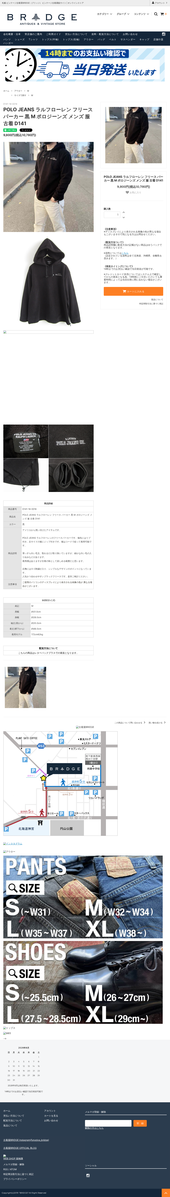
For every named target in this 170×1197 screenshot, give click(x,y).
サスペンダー (128, 39)
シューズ (20, 39)
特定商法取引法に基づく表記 (18, 1174)
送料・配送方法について (105, 34)
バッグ (101, 39)
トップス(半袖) (50, 39)
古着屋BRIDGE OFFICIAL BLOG (20, 1147)
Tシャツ (33, 39)
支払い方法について (76, 34)
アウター (89, 39)
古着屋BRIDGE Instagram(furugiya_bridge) (26, 1140)
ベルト (113, 39)
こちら (125, 253)
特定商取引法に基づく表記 (151, 303)
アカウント (159, 3)
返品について (157, 299)
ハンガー (8, 43)
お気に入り (135, 192)
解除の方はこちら (94, 1127)
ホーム (6, 91)
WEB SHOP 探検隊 (13, 1158)
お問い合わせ (130, 34)
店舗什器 (158, 39)
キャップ (144, 39)
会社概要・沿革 (12, 34)
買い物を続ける (156, 722)
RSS (5, 1169)
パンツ (7, 39)
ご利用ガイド (53, 34)
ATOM (13, 1169)
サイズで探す (20, 95)
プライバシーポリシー (15, 1178)
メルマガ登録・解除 (13, 1164)
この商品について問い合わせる (128, 722)
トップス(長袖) (71, 39)
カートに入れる (135, 291)
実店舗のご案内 (33, 34)
